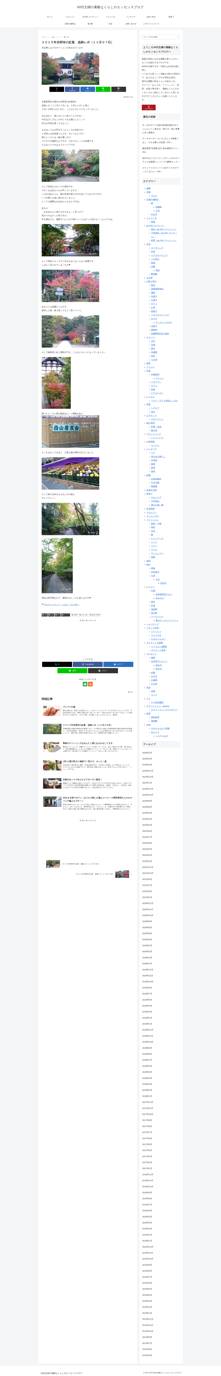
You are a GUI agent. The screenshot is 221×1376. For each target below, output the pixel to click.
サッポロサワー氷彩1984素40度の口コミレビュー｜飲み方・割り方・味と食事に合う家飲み (161, 129)
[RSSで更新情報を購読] (90, 684)
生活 (58, 615)
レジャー (66, 615)
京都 (45, 615)
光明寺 (76, 615)
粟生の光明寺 (96, 615)
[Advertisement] (88, 638)
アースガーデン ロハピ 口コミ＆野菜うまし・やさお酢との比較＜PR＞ (160, 140)
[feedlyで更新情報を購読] (85, 684)
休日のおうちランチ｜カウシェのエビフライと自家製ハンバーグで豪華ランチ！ (161, 160)
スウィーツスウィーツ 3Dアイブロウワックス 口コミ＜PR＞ (160, 170)
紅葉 (52, 615)
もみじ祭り (84, 615)
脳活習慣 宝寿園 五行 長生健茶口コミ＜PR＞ (160, 150)
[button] (118, 89)
